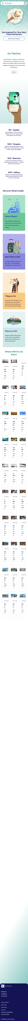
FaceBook (4, 996)
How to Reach (11, 216)
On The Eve (8, 3)
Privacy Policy (5, 1014)
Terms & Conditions (7, 1012)
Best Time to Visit (12, 257)
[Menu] (25, 3)
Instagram (4, 994)
